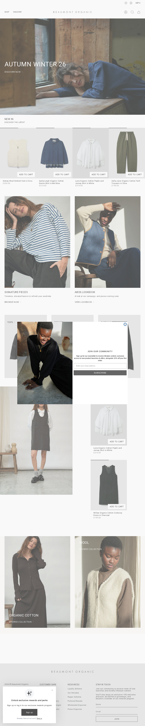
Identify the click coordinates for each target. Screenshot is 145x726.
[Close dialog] (125, 324)
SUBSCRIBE (100, 373)
